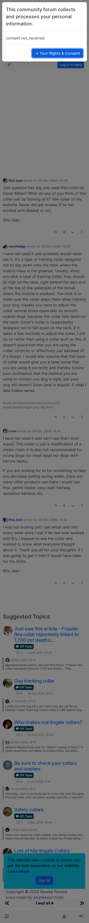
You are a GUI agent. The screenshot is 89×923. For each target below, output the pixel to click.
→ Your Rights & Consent (57, 53)
